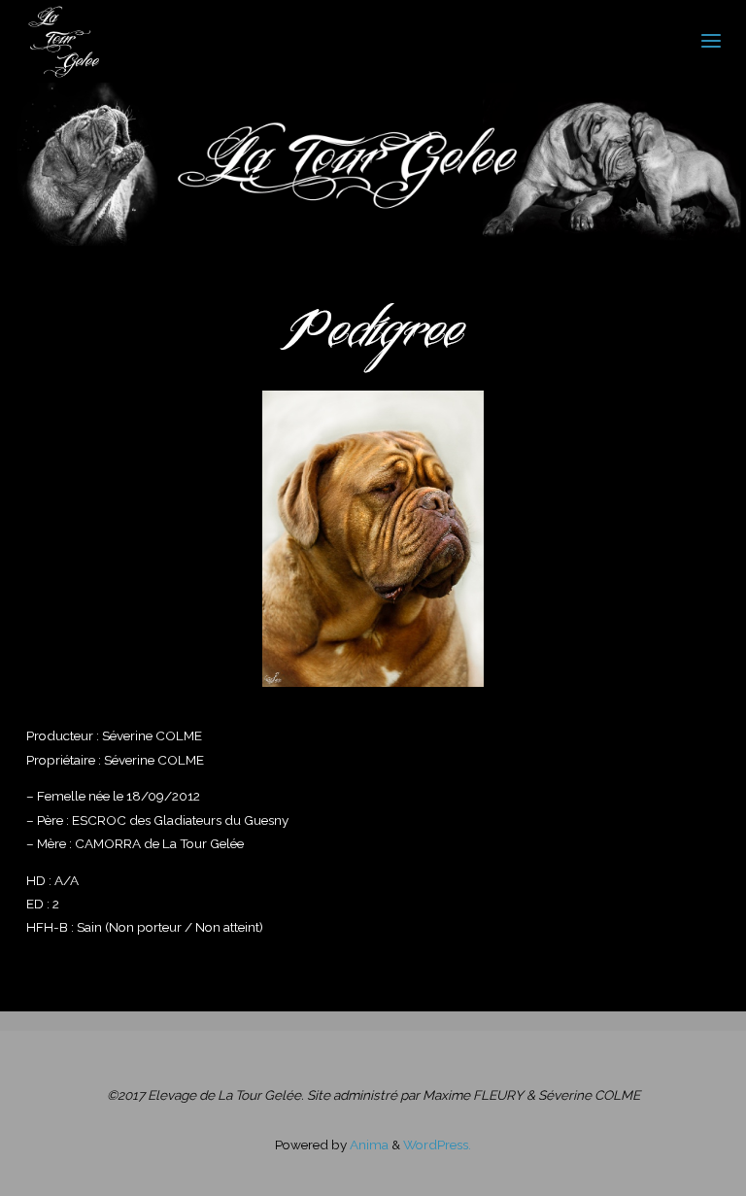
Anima (368, 1144)
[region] (373, 539)
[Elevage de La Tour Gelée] (63, 41)
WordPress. (437, 1144)
